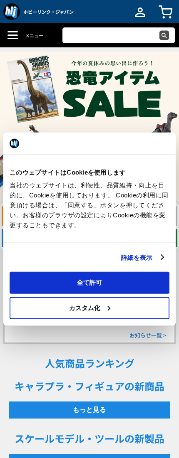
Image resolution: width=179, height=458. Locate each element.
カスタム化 (84, 307)
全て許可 (89, 282)
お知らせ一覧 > (147, 335)
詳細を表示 (137, 257)
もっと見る (89, 409)
